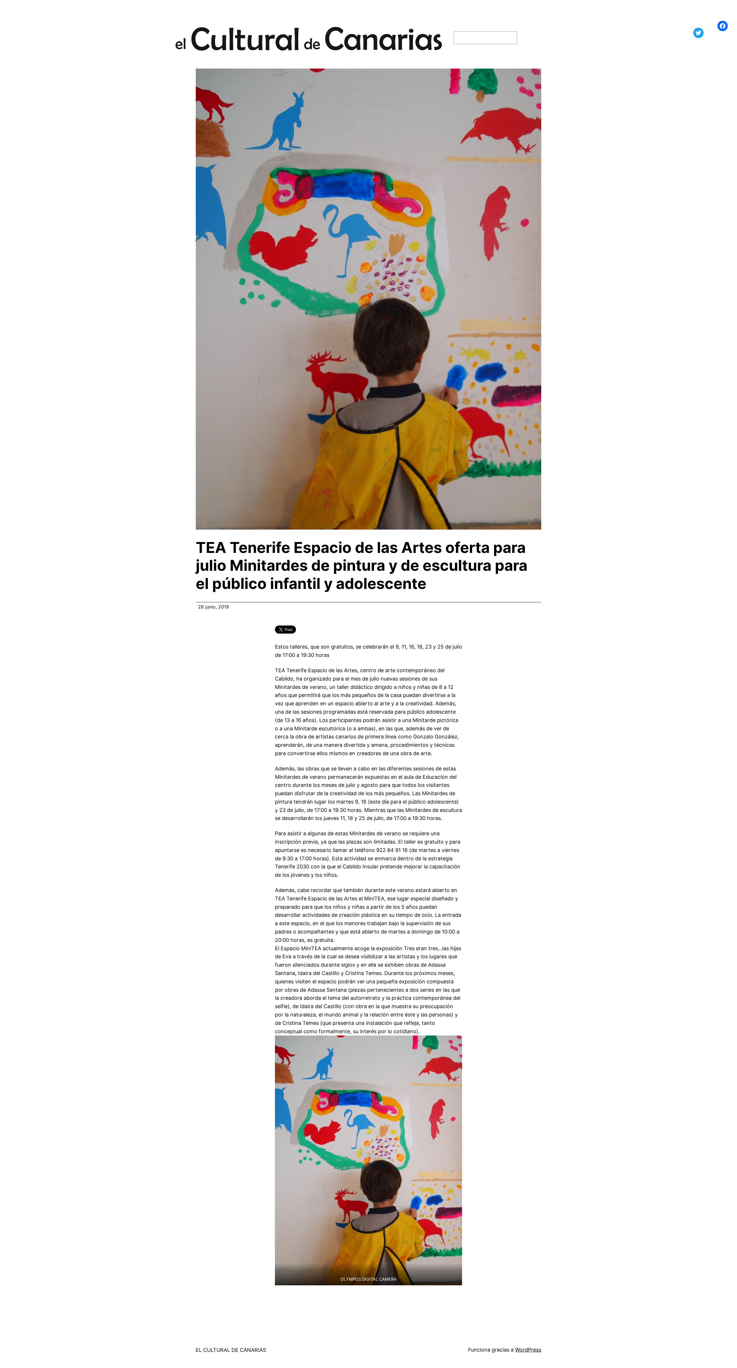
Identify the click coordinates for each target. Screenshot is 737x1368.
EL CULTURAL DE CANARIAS (231, 1350)
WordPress (528, 1350)
